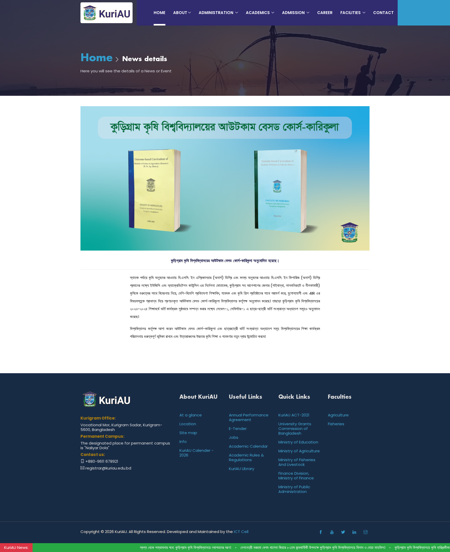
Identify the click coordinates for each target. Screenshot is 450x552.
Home (159, 12)
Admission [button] (294, 12)
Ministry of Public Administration (294, 489)
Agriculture (338, 415)
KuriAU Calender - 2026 (196, 453)
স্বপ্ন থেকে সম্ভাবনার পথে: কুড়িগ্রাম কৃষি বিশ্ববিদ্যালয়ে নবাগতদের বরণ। (169, 547)
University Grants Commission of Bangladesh (294, 428)
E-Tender (238, 428)
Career (325, 12)
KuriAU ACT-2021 (293, 415)
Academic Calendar (248, 446)
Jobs (233, 437)
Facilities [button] (351, 12)
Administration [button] (216, 12)
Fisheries (336, 424)
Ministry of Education (298, 442)
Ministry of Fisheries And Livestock (296, 462)
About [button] (180, 12)
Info (183, 441)
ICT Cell (241, 531)
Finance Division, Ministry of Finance (296, 476)
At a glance (190, 415)
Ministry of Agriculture (299, 451)
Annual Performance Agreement (248, 417)
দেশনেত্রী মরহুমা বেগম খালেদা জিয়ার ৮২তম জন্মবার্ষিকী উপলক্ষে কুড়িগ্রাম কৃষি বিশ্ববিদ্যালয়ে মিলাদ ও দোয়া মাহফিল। (296, 547)
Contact (383, 12)
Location (187, 424)
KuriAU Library (241, 468)
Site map (188, 432)
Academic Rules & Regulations (246, 457)
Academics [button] (258, 12)
